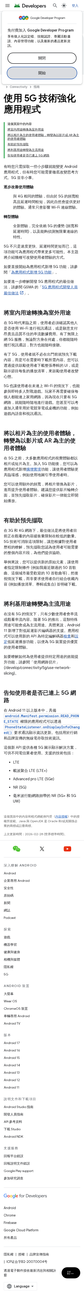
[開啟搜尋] (55, 5)
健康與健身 (12, 952)
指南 (37, 87)
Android (10, 873)
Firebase (10, 1223)
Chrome (10, 1215)
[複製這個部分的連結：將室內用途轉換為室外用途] (75, 313)
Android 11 (11, 1087)
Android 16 (12, 1050)
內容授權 (61, 816)
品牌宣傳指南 (39, 1254)
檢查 (67, 636)
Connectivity (19, 87)
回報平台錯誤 (13, 1156)
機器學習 (10, 945)
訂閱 (71, 1273)
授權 (21, 1254)
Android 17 (12, 1043)
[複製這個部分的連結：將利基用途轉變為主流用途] (75, 604)
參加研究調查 (13, 1178)
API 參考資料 (13, 1122)
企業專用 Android (17, 881)
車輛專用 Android (17, 1016)
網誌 (7, 910)
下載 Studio (12, 1129)
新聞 (7, 903)
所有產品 (10, 1237)
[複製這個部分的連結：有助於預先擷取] (47, 521)
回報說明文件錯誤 (17, 1163)
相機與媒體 (12, 959)
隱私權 (9, 967)
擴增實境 (33, 469)
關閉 (42, 58)
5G (6, 974)
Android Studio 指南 (18, 1107)
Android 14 (12, 1065)
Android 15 (12, 1058)
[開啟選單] (7, 5)
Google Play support (18, 1171)
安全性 (9, 888)
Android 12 (12, 1080)
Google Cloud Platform (21, 1230)
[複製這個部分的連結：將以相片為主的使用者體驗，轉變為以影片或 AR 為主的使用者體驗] (30, 448)
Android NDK (13, 1136)
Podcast (10, 918)
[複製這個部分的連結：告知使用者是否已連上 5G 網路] (14, 701)
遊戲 (7, 937)
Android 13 (12, 1072)
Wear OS (10, 1001)
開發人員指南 (13, 1114)
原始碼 (9, 895)
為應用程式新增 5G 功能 (31, 272)
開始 (42, 73)
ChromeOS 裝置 (16, 1008)
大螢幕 (9, 994)
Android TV (12, 1023)
